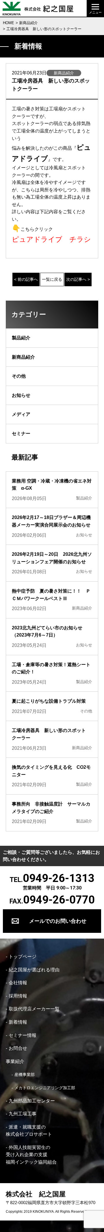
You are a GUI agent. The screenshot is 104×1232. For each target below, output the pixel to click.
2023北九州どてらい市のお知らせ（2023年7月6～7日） (47, 631)
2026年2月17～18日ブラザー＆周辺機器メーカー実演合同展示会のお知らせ (51, 521)
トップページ (22, 956)
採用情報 (18, 995)
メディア (21, 414)
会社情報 (18, 982)
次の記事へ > (78, 279)
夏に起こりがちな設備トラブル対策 (49, 701)
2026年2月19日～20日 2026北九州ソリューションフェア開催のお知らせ (52, 558)
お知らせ (21, 395)
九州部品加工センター (32, 1100)
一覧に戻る (52, 279)
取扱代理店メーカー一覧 (34, 1008)
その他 (19, 376)
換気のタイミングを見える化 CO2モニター (51, 771)
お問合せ (18, 1048)
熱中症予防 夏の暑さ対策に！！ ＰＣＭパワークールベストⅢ (51, 595)
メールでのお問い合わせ (57, 921)
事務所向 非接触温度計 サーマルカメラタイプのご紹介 (51, 808)
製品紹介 (21, 337)
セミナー (21, 433)
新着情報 (18, 1022)
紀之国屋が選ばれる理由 (34, 969)
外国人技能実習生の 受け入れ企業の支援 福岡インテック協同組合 (31, 1154)
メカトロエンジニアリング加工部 (44, 1087)
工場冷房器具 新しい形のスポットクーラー (49, 734)
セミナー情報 (22, 1035)
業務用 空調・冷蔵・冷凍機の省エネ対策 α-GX (52, 484)
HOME (8, 23)
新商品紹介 (28, 23)
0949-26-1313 (58, 878)
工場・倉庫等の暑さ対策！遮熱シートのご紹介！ (51, 668)
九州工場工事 (22, 1113)
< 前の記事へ (26, 279)
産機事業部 (24, 1074)
